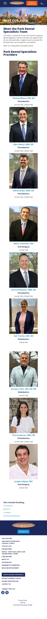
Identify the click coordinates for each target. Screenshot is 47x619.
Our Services (8, 506)
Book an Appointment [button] (32, 3)
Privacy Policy (22, 600)
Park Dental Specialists (22, 4)
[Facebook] (3, 592)
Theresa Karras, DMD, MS (23, 435)
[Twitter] (7, 592)
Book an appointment (10, 568)
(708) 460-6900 (7, 557)
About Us (6, 509)
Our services (7, 562)
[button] (43, 3)
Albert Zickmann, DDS (23, 243)
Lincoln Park (7, 538)
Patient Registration (10, 581)
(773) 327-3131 (7, 546)
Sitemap (22, 602)
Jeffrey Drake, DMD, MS (23, 190)
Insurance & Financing (11, 565)
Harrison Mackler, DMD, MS (23, 290)
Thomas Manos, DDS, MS (23, 98)
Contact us (6, 584)
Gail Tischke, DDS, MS (23, 336)
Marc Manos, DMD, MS (23, 144)
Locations (7, 512)
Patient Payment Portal (11, 578)
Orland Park (7, 549)
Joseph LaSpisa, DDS (23, 481)
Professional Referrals (11, 516)
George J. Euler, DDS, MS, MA (23, 389)
